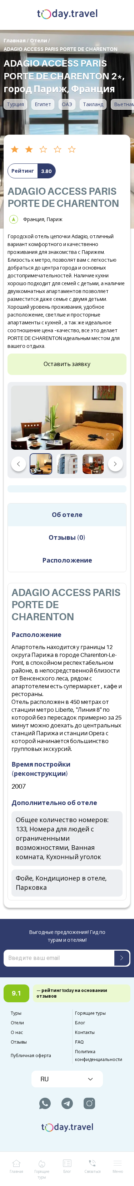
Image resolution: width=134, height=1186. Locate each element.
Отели (17, 1022)
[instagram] (89, 1103)
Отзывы (19, 1042)
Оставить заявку (67, 364)
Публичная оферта (31, 1055)
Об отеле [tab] (67, 514)
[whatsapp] (45, 1103)
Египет (43, 104)
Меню (118, 1172)
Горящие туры (90, 1013)
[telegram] (67, 1103)
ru (44, 1079)
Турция (15, 104)
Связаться (92, 1172)
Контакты (85, 1032)
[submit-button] (121, 958)
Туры (16, 1013)
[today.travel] (67, 15)
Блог (80, 1022)
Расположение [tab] (67, 560)
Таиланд (93, 104)
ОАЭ (67, 104)
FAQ (79, 1042)
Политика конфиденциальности (98, 1055)
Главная (16, 1172)
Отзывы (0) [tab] (67, 537)
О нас (17, 1032)
